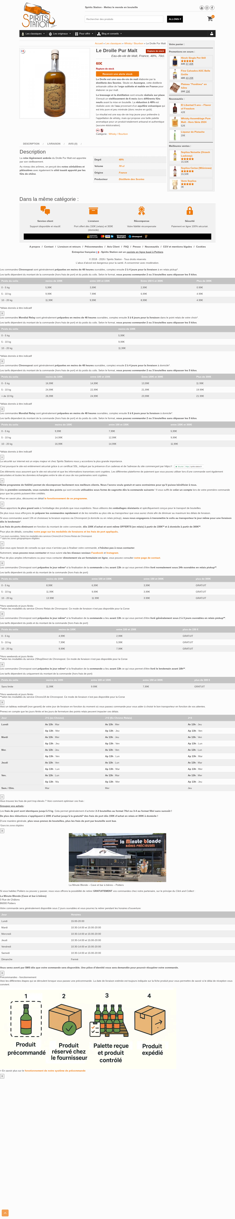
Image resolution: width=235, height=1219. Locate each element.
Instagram (112, 552)
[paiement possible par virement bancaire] (121, 236)
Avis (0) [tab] (72, 143)
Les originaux (60, 33)
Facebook (97, 552)
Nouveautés (152, 246)
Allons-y (175, 19)
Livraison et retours (69, 246)
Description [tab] (31, 143)
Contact (49, 246)
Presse (137, 246)
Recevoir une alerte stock (117, 74)
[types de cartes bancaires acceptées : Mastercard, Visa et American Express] (107, 236)
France (123, 172)
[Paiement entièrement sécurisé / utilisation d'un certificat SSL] (92, 236)
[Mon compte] (212, 33)
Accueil (99, 43)
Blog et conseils (110, 33)
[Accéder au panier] (210, 19)
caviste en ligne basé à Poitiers (145, 252)
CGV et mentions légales (177, 246)
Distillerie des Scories (131, 179)
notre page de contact (147, 557)
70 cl (121, 166)
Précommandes (94, 246)
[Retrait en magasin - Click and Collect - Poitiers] (146, 236)
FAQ (126, 246)
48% (121, 159)
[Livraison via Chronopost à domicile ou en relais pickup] (135, 236)
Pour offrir (84, 33)
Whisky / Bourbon (133, 43)
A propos (34, 246)
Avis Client (113, 246)
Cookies (201, 246)
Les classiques (34, 33)
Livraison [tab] (53, 143)
